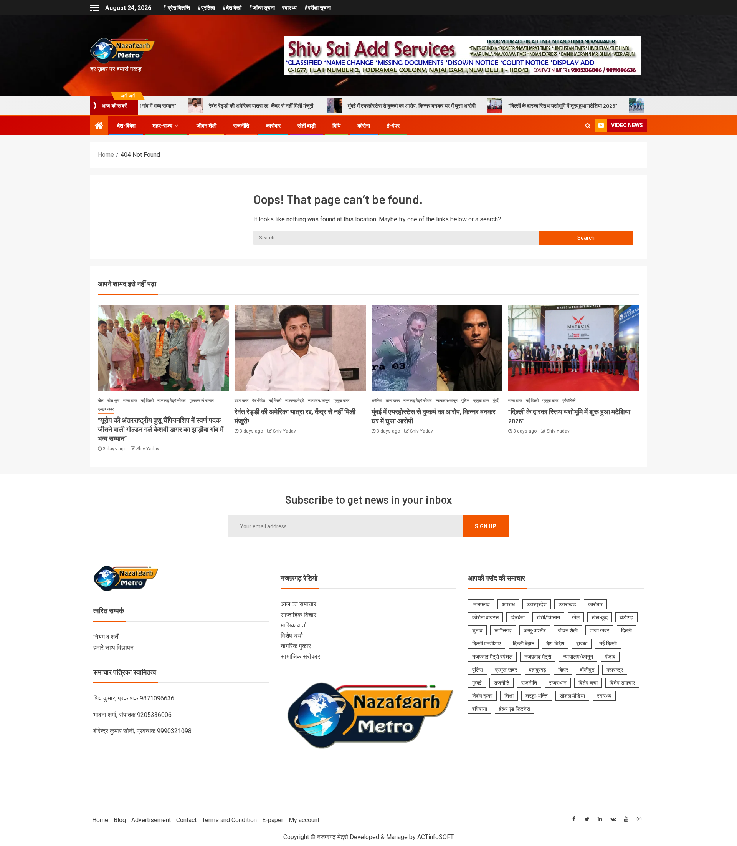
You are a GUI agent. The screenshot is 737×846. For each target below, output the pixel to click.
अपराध (508, 604)
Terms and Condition (229, 820)
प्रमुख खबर (106, 409)
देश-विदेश (126, 126)
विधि (336, 126)
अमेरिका (377, 400)
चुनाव (477, 630)
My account (304, 820)
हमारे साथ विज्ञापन (113, 647)
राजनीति (241, 126)
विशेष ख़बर (482, 696)
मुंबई (496, 400)
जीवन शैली (206, 126)
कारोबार (273, 126)
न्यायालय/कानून (319, 400)
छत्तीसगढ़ (503, 630)
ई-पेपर (393, 126)
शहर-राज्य (162, 126)
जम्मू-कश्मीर (535, 630)
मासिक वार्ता (294, 625)
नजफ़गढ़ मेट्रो (294, 400)
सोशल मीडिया (572, 696)
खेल (101, 400)
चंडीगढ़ (626, 617)
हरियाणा (479, 709)
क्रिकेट (518, 617)
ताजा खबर (130, 400)
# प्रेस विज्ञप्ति (176, 8)
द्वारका (581, 643)
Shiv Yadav (147, 448)
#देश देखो (231, 8)
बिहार (563, 670)
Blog (120, 820)
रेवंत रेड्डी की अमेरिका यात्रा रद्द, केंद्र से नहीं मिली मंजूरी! (219, 105)
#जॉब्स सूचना (262, 8)
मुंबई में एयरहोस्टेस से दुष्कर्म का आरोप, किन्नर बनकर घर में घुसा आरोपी (369, 105)
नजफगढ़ (481, 604)
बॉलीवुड (587, 670)
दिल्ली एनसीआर (486, 643)
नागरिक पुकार (296, 646)
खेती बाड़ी (306, 126)
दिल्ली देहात (523, 643)
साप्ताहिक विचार (298, 615)
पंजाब (610, 657)
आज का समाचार (298, 604)
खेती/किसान (548, 617)
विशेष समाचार (622, 683)
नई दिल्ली (147, 400)
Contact (186, 820)
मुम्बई (477, 683)
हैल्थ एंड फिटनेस (514, 709)
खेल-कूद (113, 400)
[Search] (588, 125)
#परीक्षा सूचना (317, 8)
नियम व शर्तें (105, 636)
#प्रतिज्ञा (206, 8)
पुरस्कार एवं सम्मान (202, 400)
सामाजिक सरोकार (300, 656)
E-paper (272, 820)
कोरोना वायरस (485, 617)
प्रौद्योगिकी (568, 400)
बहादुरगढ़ (537, 670)
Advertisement (151, 820)
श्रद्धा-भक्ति (536, 696)
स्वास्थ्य (289, 8)
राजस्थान (558, 683)
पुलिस (465, 400)
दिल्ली (626, 630)
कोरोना (363, 126)
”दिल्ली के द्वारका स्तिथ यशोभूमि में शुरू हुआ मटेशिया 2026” (520, 105)
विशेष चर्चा (292, 635)
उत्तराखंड (567, 604)
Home (100, 820)
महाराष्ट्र (614, 670)
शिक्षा (509, 696)
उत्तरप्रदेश (537, 604)
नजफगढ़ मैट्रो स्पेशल (171, 400)
